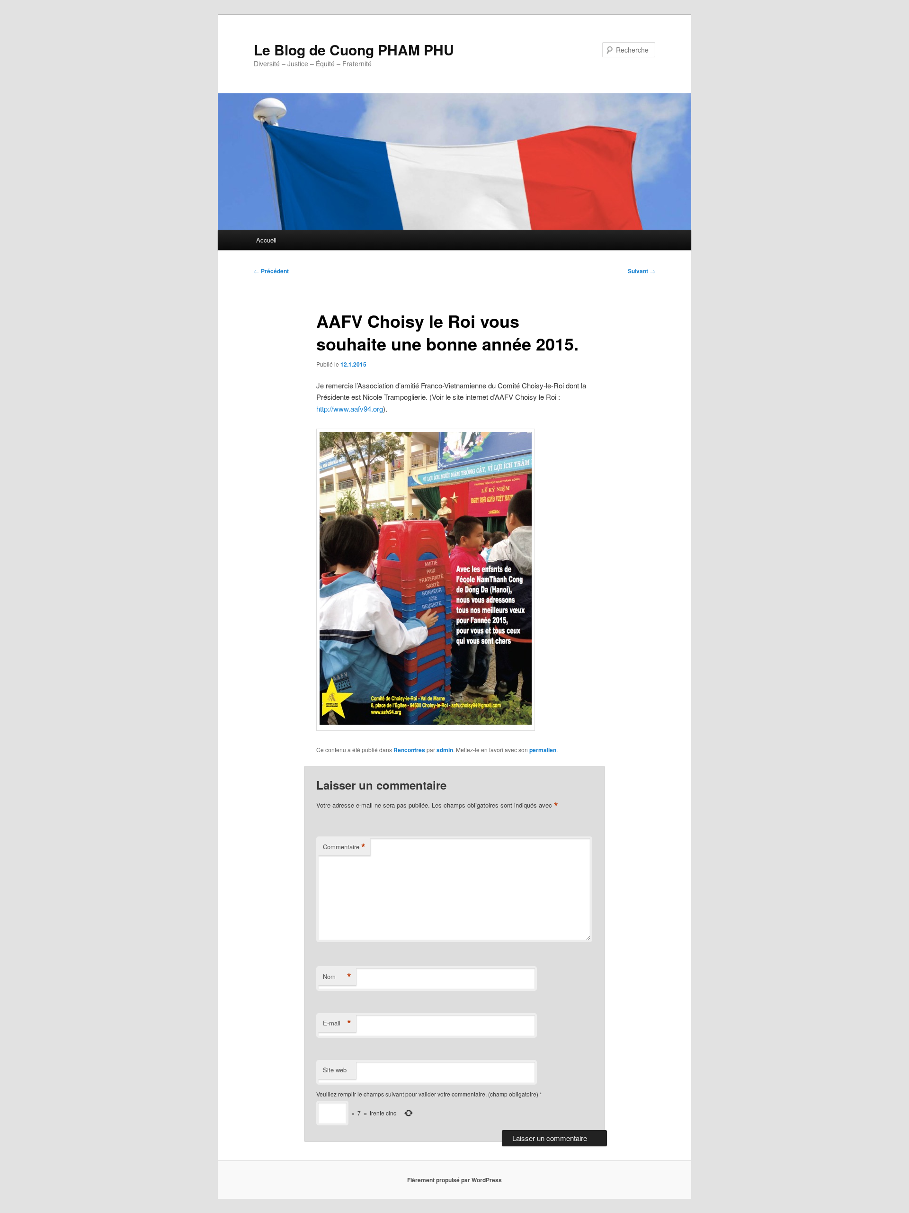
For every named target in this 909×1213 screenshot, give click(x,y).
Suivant (641, 271)
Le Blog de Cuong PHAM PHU (354, 49)
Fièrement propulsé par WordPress (454, 1180)
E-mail (337, 1023)
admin (445, 750)
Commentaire (344, 846)
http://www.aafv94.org (349, 408)
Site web (335, 1069)
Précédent (271, 271)
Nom (337, 976)
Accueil (266, 239)
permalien (542, 750)
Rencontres (409, 750)
